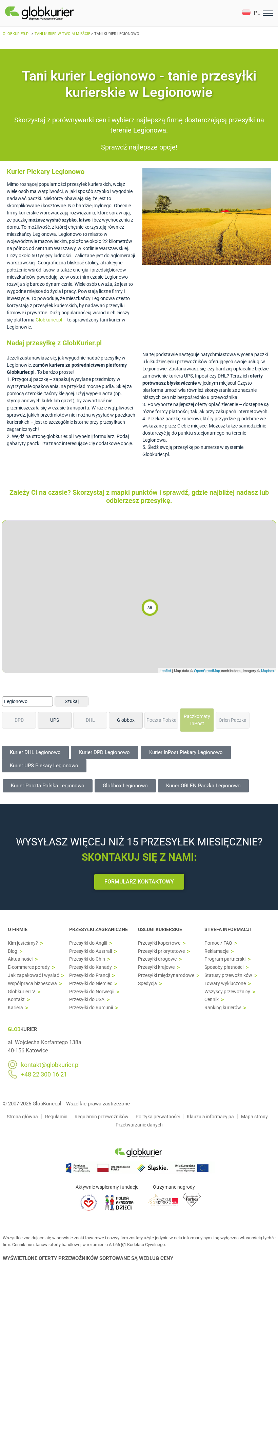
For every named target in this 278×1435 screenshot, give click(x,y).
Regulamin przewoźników (101, 1116)
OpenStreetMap (207, 670)
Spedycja (147, 983)
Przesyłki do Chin (87, 959)
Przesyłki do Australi (90, 951)
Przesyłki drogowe (157, 959)
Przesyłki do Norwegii (91, 991)
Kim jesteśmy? (23, 943)
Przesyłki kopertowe (159, 943)
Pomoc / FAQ (218, 943)
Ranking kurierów (222, 1007)
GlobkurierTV (21, 991)
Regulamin (56, 1116)
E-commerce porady (29, 967)
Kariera (15, 1007)
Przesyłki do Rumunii (91, 1007)
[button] (251, 13)
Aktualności (20, 959)
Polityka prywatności (158, 1116)
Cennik (211, 999)
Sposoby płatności (223, 967)
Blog (12, 951)
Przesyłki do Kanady (90, 967)
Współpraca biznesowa (32, 983)
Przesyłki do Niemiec (90, 983)
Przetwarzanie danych (139, 1124)
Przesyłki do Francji (89, 975)
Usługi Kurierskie (160, 929)
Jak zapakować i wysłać (33, 975)
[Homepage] (55, 13)
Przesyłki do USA (86, 999)
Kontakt (16, 999)
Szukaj (72, 701)
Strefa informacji (227, 929)
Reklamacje (216, 951)
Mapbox (267, 670)
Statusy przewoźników (228, 975)
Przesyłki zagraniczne (98, 929)
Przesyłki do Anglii (88, 943)
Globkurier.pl (49, 319)
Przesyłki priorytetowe (161, 951)
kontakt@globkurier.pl (50, 1065)
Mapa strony (254, 1116)
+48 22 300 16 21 (44, 1074)
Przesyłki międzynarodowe (166, 975)
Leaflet (165, 670)
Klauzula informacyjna (210, 1116)
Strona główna (22, 1116)
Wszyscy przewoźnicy (227, 991)
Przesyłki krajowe (156, 967)
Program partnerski (224, 959)
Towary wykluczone (225, 983)
